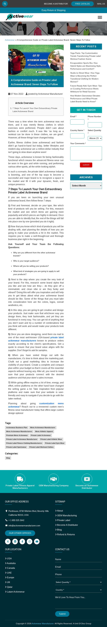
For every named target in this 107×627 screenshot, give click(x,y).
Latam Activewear (15, 592)
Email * (73, 116)
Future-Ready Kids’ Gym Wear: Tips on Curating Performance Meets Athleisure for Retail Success (86, 89)
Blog (8, 458)
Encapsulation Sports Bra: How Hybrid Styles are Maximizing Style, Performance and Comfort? (85, 66)
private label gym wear (54, 443)
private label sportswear (16, 447)
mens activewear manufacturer (42, 428)
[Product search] (5, 4)
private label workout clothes (41, 447)
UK (8, 582)
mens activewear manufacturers (19, 431)
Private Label (63, 520)
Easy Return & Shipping (53, 10)
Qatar (9, 587)
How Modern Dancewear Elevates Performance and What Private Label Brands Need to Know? (85, 99)
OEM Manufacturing (67, 515)
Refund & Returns (66, 534)
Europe (10, 577)
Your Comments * (78, 143)
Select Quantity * (94, 131)
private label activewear (41, 435)
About (60, 511)
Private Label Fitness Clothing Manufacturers (24, 443)
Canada (10, 568)
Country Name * (77, 130)
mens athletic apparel (44, 431)
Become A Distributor (67, 525)
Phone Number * (94, 118)
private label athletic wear (51, 439)
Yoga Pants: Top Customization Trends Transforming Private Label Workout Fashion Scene (85, 56)
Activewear (10, 40)
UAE (9, 573)
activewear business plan (16, 428)
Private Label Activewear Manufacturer (21, 439)
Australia (11, 563)
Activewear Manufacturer (43, 623)
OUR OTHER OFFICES (20, 533)
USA (9, 558)
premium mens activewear (17, 435)
